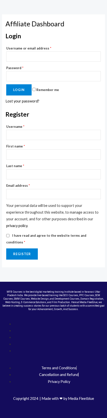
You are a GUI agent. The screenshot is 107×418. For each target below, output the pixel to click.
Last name (15, 166)
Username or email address (28, 48)
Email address (18, 185)
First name (15, 146)
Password (14, 68)
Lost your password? (22, 101)
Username (15, 127)
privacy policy (16, 226)
